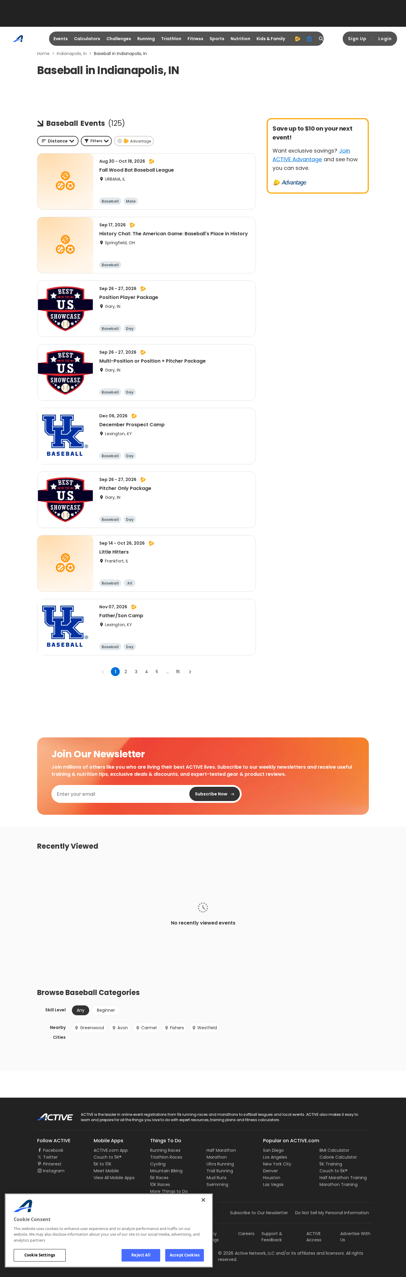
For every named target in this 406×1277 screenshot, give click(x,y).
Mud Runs (216, 1178)
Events (60, 39)
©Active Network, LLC (246, 1253)
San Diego (273, 1150)
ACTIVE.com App (111, 1150)
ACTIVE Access (313, 1237)
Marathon (217, 1157)
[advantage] (297, 38)
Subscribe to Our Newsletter (259, 1213)
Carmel (149, 1028)
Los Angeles (275, 1157)
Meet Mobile (106, 1171)
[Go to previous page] (103, 671)
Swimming (217, 1184)
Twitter (50, 1157)
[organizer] (309, 38)
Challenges (118, 39)
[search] (321, 38)
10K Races (160, 1184)
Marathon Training (339, 1184)
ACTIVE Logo (49, 1115)
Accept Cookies (184, 1255)
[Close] (203, 1200)
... (167, 672)
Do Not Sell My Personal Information (332, 1213)
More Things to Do (169, 1191)
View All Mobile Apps (114, 1178)
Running (146, 39)
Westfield (207, 1028)
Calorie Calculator (338, 1157)
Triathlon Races (166, 1157)
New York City (277, 1164)
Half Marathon (221, 1150)
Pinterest (52, 1164)
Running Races (165, 1150)
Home (43, 54)
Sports (217, 39)
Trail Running (220, 1171)
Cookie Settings (39, 1255)
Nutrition (240, 39)
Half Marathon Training (343, 1178)
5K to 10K (102, 1164)
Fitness (195, 39)
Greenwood (92, 1028)
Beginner (106, 1010)
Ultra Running (220, 1164)
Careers (246, 1234)
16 (178, 672)
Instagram (53, 1171)
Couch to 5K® (108, 1157)
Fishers (177, 1028)
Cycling (158, 1164)
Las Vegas (273, 1184)
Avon (122, 1028)
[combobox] (57, 141)
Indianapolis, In (72, 54)
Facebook (53, 1150)
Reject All (140, 1255)
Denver (270, 1171)
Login (385, 39)
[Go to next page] (189, 671)
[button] (96, 141)
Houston (271, 1178)
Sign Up (357, 39)
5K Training (331, 1164)
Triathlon (171, 39)
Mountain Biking (166, 1171)
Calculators (87, 39)
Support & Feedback (272, 1237)
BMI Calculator (334, 1150)
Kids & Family (270, 39)
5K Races (159, 1178)
